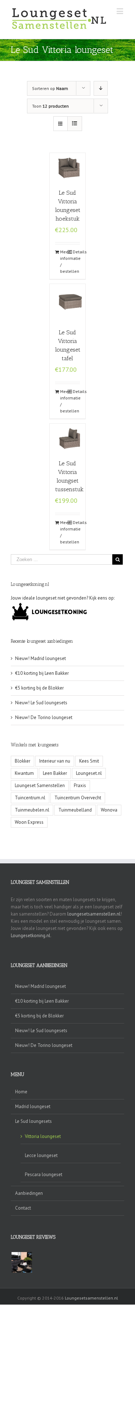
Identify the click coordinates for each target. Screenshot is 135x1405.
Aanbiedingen (29, 1193)
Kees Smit (89, 761)
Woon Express (29, 822)
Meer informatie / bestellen (63, 261)
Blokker (22, 761)
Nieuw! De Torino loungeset (43, 717)
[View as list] (75, 124)
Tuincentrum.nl (30, 798)
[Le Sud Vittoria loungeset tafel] (68, 302)
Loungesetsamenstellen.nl (91, 1298)
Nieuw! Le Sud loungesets (41, 703)
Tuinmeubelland (75, 810)
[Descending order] (101, 88)
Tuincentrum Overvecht (77, 798)
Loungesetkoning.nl (30, 935)
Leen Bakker (55, 773)
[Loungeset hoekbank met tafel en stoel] (21, 1262)
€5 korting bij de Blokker (39, 688)
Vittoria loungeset (43, 1136)
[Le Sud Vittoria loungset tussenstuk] (68, 438)
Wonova (109, 810)
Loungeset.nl (89, 773)
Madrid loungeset (32, 1106)
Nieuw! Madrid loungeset (40, 658)
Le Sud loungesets (33, 1121)
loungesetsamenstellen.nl (94, 914)
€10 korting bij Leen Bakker (42, 673)
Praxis (80, 785)
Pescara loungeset (43, 1174)
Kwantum (24, 773)
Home (21, 1092)
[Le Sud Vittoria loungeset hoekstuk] (68, 167)
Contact (23, 1208)
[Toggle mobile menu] (120, 11)
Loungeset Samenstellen (40, 785)
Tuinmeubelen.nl (32, 810)
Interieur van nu (54, 761)
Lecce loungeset (41, 1155)
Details (76, 251)
